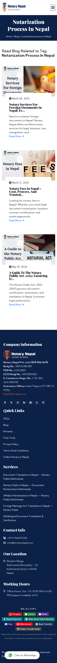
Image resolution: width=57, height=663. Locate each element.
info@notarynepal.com (20, 542)
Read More (15, 136)
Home (9, 36)
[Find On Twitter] (11, 402)
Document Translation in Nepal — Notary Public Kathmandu (26, 476)
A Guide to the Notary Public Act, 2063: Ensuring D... (28, 276)
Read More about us (14, 394)
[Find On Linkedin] (24, 402)
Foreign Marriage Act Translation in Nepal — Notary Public (28, 507)
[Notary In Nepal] (19, 354)
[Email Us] (4, 543)
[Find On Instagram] (18, 402)
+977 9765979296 (17, 538)
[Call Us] (4, 538)
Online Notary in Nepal (16, 456)
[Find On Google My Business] (30, 402)
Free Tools (9, 437)
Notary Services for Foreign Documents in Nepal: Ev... (25, 107)
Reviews (8, 431)
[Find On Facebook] (5, 402)
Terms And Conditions (16, 450)
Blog (16, 36)
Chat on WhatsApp (25, 655)
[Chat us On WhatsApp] (37, 402)
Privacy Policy (10, 444)
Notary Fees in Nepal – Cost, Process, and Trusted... (25, 191)
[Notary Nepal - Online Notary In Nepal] (14, 7)
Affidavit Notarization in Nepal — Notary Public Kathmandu (26, 497)
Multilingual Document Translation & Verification (23, 518)
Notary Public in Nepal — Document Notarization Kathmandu (23, 487)
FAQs (6, 418)
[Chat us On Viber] (43, 402)
